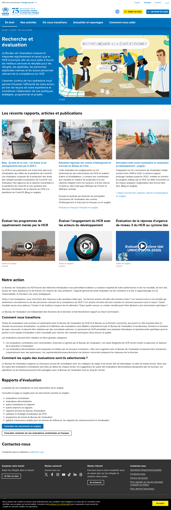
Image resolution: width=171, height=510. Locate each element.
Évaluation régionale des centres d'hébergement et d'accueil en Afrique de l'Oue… (85, 164)
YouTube (63, 474)
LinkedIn (75, 474)
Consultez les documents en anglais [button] (22, 426)
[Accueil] (19, 11)
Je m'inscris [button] (96, 482)
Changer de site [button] (27, 2)
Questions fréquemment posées (146, 470)
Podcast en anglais (89, 207)
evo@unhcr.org (36, 451)
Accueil (5, 30)
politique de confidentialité (60, 504)
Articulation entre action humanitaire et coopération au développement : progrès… (142, 164)
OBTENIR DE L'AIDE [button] (159, 11)
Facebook (52, 474)
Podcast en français (68, 207)
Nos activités (28, 22)
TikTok (69, 474)
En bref (9, 22)
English (137, 2)
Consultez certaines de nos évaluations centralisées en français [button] (36, 433)
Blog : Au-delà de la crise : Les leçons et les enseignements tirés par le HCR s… (24, 164)
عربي (167, 2)
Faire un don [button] (134, 11)
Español (158, 2)
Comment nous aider (122, 22)
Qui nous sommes (25, 30)
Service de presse (139, 478)
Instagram (57, 474)
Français (147, 2)
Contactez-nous (137, 474)
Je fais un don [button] (11, 476)
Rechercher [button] (109, 12)
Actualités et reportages (88, 22)
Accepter (160, 503)
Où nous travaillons (55, 22)
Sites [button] (117, 12)
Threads (80, 474)
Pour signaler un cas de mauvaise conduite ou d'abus (146, 483)
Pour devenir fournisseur (142, 488)
